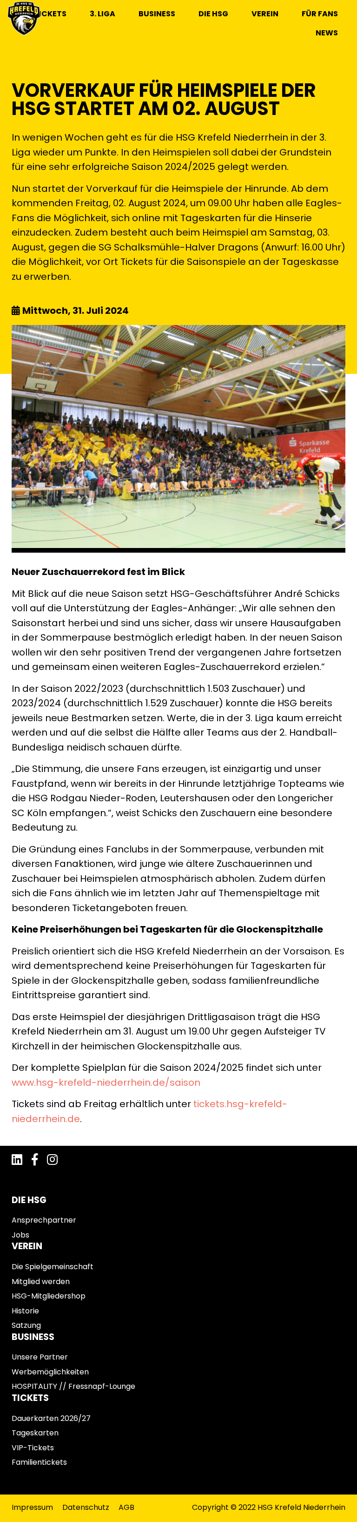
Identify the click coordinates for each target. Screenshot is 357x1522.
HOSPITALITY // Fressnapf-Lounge (73, 1386)
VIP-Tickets (33, 1447)
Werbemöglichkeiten (50, 1371)
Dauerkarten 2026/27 (51, 1418)
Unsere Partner (40, 1357)
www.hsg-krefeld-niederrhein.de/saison (106, 1082)
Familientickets (39, 1462)
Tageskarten (35, 1432)
